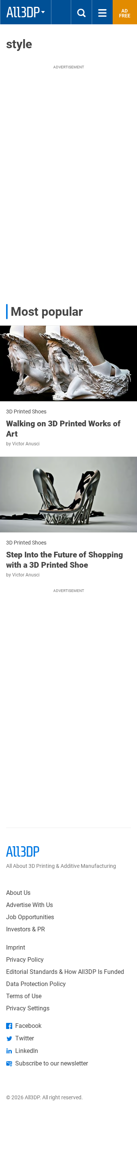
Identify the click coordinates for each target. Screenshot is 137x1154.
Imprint (15, 947)
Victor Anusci (26, 443)
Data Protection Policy (36, 984)
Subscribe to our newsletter (51, 1063)
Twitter (24, 1038)
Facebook (28, 1025)
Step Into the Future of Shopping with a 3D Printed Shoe (64, 559)
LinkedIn (26, 1050)
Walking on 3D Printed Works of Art (63, 428)
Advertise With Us (29, 905)
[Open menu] (102, 12)
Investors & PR (25, 929)
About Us (18, 892)
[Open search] (81, 12)
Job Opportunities (30, 917)
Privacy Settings (27, 1008)
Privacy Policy (25, 959)
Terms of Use (23, 996)
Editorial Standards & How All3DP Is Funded (65, 971)
